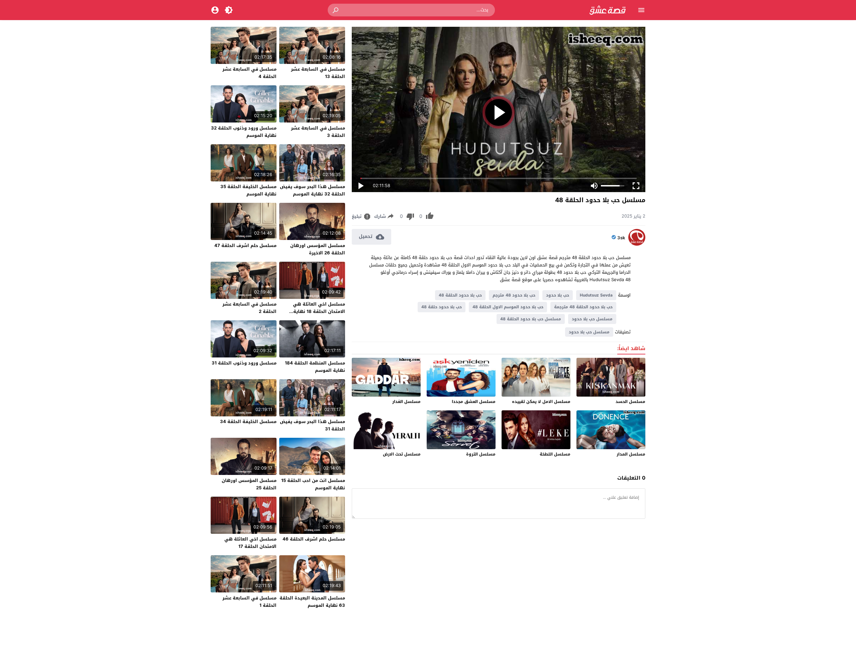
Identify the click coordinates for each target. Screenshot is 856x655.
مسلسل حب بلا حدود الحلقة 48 (530, 319)
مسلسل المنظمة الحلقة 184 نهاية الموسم (315, 367)
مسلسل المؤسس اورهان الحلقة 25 (249, 484)
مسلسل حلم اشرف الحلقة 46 (314, 539)
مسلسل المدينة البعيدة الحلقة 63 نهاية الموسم (312, 601)
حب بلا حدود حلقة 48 (441, 307)
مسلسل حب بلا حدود (592, 319)
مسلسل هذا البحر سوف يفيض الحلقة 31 (312, 425)
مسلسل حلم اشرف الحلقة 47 (245, 245)
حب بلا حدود (557, 295)
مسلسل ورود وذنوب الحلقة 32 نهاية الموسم (244, 132)
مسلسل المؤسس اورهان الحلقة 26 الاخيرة (317, 249)
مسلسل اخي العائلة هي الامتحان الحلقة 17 (250, 543)
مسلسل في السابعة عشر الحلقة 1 (249, 601)
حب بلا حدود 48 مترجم (514, 295)
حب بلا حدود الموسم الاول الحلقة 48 (507, 307)
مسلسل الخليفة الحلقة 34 (248, 421)
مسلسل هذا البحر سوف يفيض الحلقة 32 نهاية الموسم (312, 190)
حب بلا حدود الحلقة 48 (460, 295)
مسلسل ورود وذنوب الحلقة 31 (244, 363)
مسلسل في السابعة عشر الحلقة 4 (249, 73)
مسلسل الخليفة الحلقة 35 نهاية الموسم (248, 190)
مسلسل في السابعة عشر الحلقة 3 (318, 132)
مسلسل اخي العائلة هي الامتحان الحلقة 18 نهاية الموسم (319, 311)
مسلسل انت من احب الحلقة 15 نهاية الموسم (313, 484)
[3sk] (636, 244)
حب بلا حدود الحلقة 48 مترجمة (583, 307)
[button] (336, 10)
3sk (621, 238)
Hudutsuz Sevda (596, 295)
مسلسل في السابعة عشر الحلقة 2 (249, 308)
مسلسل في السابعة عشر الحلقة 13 (318, 73)
